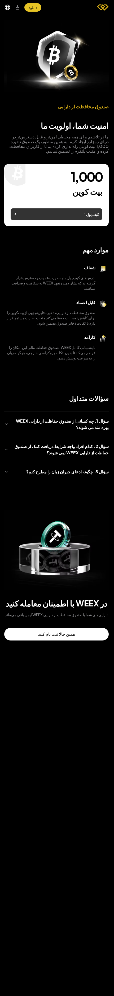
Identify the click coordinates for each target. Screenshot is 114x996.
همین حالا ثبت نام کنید (56, 634)
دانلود (33, 7)
